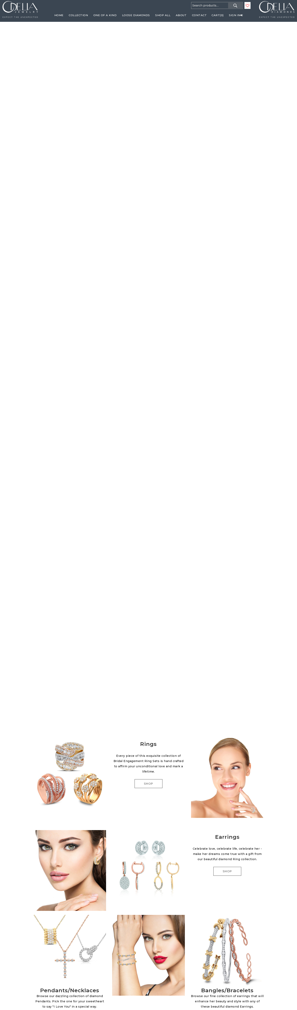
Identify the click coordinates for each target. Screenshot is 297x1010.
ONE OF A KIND (105, 15)
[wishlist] (247, 5)
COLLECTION (78, 15)
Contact (199, 15)
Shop (148, 783)
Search (235, 5)
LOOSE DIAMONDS (136, 15)
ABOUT (181, 15)
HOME (58, 15)
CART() (218, 15)
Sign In (234, 15)
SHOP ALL (162, 15)
